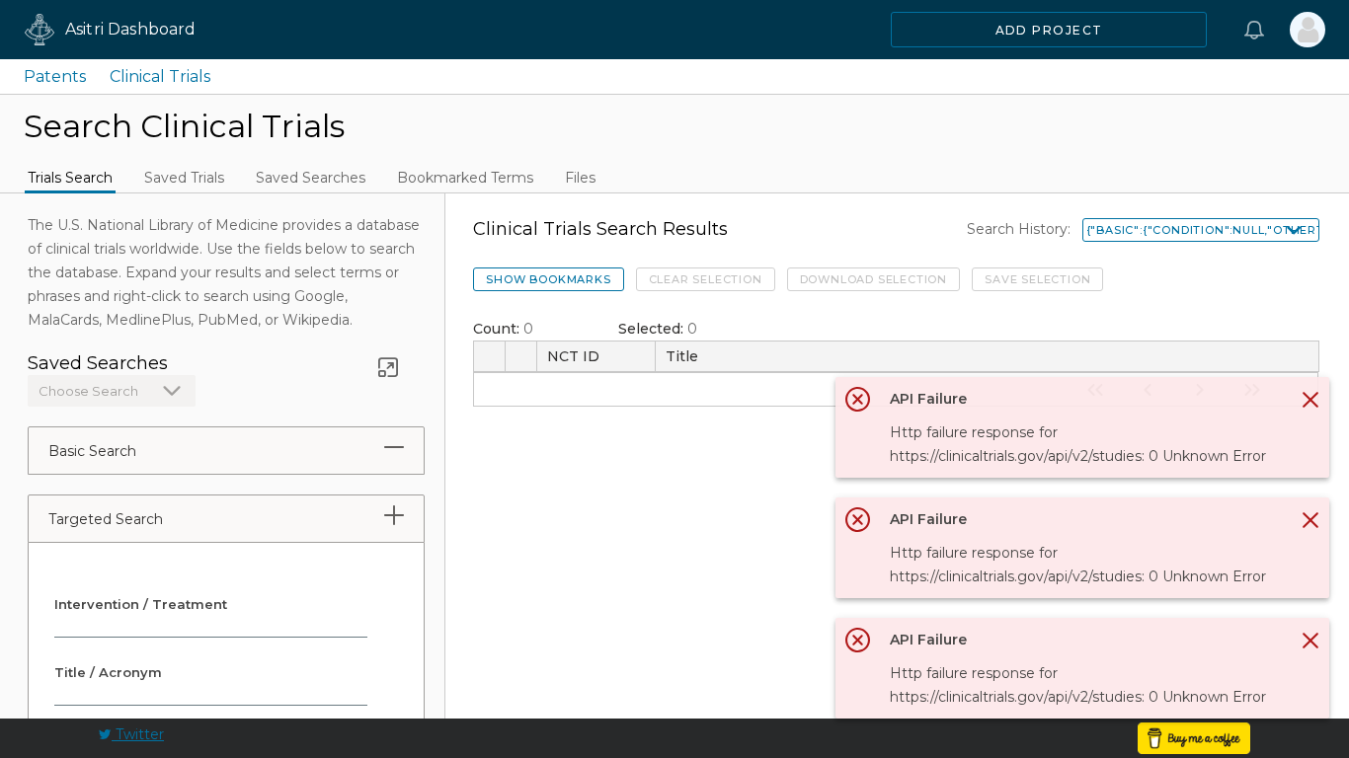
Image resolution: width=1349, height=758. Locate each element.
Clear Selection (705, 279)
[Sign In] (1307, 29)
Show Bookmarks (548, 279)
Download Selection (873, 279)
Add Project (1049, 30)
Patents (55, 76)
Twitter (138, 734)
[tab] (394, 447)
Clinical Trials (160, 76)
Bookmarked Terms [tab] (465, 178)
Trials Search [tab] (70, 178)
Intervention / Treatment (140, 604)
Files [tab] (580, 178)
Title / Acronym (108, 672)
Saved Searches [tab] (310, 178)
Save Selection (1037, 279)
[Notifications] (1254, 29)
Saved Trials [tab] (184, 178)
